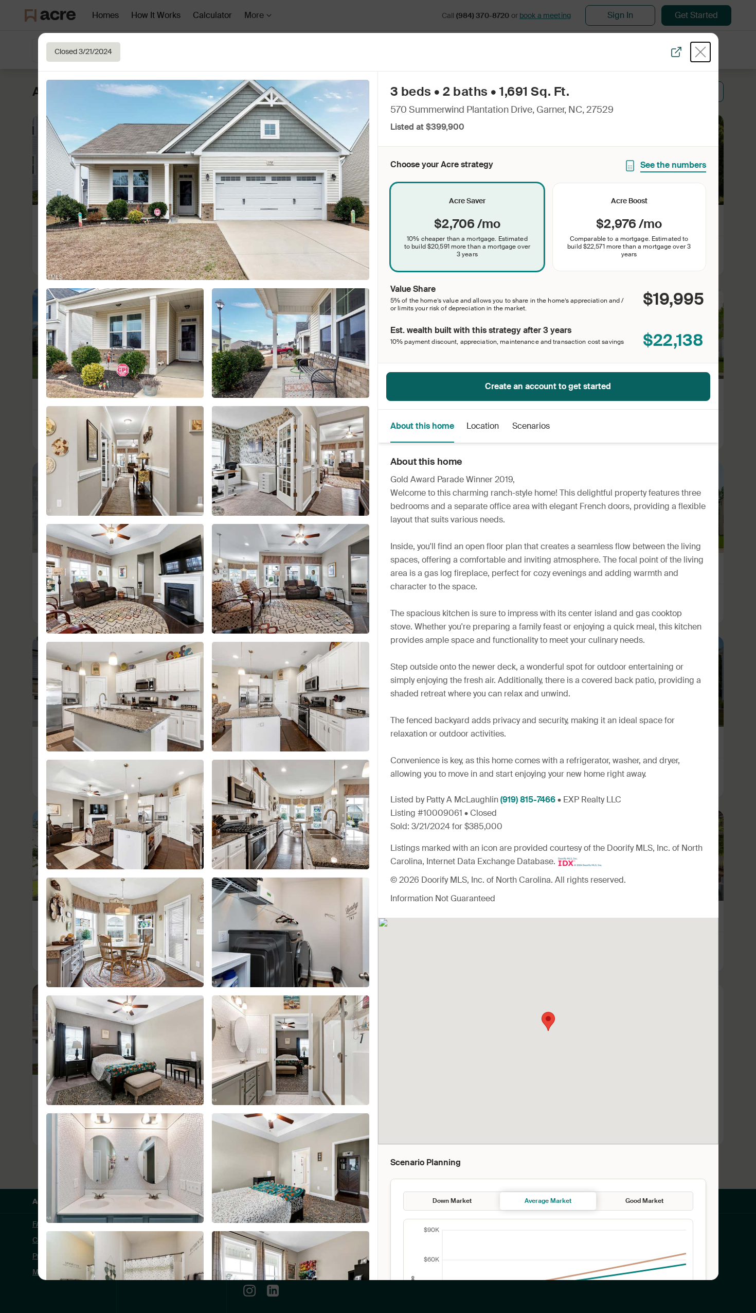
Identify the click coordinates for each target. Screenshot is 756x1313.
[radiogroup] (548, 227)
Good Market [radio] (644, 1201)
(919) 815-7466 (527, 799)
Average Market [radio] (548, 1201)
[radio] (467, 227)
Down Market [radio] (452, 1201)
